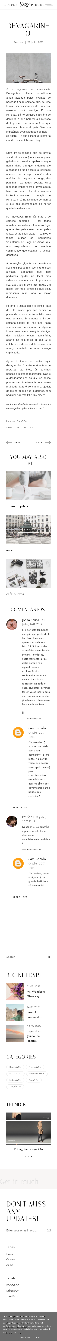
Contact (10, 1259)
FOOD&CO (15, 1073)
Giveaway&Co (37, 1073)
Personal (18, 42)
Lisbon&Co (15, 1080)
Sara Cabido (37, 728)
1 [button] (25, 1156)
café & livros (15, 594)
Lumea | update (17, 506)
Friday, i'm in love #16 (28, 1149)
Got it (37, 1337)
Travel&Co (15, 1086)
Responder (34, 718)
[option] (28, 1132)
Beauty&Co (15, 1067)
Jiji (23, 712)
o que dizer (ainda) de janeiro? (34, 1036)
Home (9, 1254)
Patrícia (27, 817)
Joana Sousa (30, 620)
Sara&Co (22, 421)
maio (9, 550)
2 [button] (28, 1156)
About (9, 1265)
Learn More (24, 1337)
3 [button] (31, 1156)
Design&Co (35, 1067)
